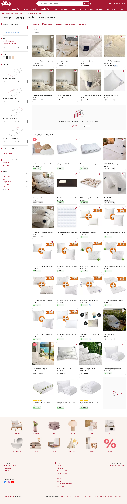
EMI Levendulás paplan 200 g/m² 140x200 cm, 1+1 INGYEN (99, 300)
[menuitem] (6, 9)
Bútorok (17, 433)
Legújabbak (58, 24)
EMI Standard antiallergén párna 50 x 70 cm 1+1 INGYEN (75, 334)
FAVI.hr (85, 496)
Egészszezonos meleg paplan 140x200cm (93, 164)
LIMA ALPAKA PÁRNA (111, 95)
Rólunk (59, 465)
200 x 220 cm (7, 153)
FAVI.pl (74, 496)
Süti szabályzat (61, 486)
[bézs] (13, 57)
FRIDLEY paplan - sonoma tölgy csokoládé (70, 198)
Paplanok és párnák (36, 13)
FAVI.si (120, 496)
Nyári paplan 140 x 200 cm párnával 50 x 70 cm (72, 403)
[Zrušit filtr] (8, 189)
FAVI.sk (68, 496)
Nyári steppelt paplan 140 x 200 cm (91, 403)
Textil (54, 433)
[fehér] (4, 57)
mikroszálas (7, 187)
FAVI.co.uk (102, 496)
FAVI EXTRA (60, 481)
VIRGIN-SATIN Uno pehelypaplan (43, 232)
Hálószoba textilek (21, 13)
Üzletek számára (62, 478)
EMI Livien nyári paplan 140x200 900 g (92, 198)
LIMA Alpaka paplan (63, 61)
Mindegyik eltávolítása (74, 126)
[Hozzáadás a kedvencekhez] (52, 37)
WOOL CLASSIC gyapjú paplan (42, 95)
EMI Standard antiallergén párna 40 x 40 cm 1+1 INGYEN (51, 266)
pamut (5, 174)
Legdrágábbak (82, 24)
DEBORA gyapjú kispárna (88, 61)
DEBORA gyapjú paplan (64, 95)
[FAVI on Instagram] (9, 482)
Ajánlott (36, 24)
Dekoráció (35, 433)
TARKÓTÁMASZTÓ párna (64, 369)
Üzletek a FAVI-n (62, 468)
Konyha (110, 433)
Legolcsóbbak (70, 24)
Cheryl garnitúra (38, 198)
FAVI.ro (79, 496)
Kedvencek (48, 24)
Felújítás (91, 433)
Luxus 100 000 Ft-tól (10, 44)
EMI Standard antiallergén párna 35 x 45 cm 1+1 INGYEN (98, 232)
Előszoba (91, 451)
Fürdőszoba (17, 451)
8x (89, 400)
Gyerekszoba (73, 451)
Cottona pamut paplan (40, 369)
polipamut (6, 176)
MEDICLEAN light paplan (112, 164)
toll (4, 179)
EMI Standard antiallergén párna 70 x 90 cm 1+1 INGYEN (51, 334)
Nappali (35, 451)
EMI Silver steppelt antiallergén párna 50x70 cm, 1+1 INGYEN (53, 300)
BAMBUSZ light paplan (87, 369)
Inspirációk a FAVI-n (63, 473)
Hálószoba (9, 13)
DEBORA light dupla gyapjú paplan (44, 61)
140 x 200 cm (7, 151)
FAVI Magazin (61, 476)
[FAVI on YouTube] (12, 482)
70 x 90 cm (6, 162)
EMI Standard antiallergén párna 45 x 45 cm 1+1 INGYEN (75, 266)
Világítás (72, 433)
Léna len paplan (109, 334)
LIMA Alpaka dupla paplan (112, 61)
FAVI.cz (63, 496)
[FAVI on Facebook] (5, 482)
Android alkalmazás (118, 465)
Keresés (86, 3)
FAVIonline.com (9, 496)
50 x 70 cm (6, 165)
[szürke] (10, 57)
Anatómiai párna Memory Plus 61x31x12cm (46, 164)
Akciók (110, 451)
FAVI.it (91, 496)
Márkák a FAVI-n (62, 470)
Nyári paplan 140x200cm (64, 164)
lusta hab (6, 184)
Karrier (6, 470)
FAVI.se (96, 496)
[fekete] (7, 57)
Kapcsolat (7, 468)
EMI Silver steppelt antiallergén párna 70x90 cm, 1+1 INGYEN (76, 300)
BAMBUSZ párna (109, 198)
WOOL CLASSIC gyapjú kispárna (90, 95)
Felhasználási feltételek (64, 483)
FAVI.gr (115, 496)
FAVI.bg (109, 496)
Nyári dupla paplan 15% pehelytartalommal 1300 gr (73, 232)
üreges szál (7, 182)
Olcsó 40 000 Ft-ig (9, 41)
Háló (54, 451)
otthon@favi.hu (11, 465)
